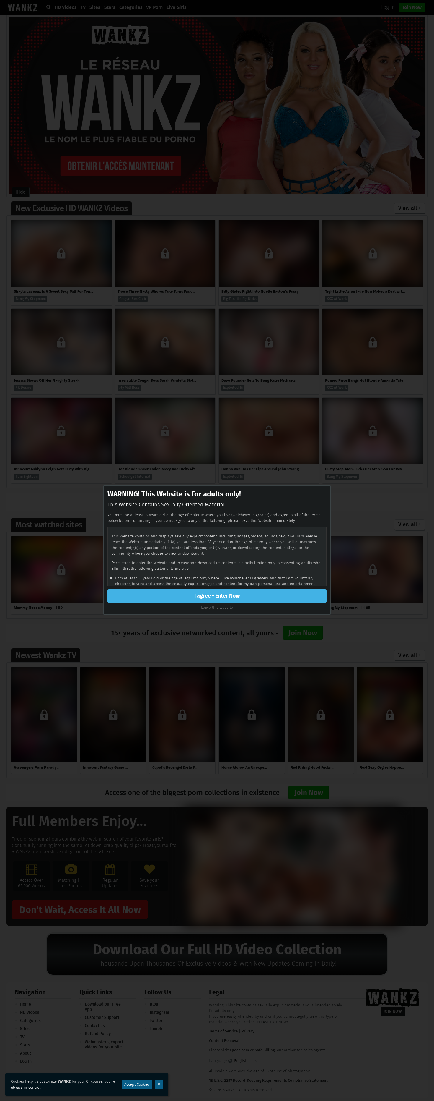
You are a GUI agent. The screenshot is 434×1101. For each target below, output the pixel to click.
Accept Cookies (137, 1084)
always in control (25, 1087)
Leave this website (217, 607)
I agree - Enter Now (217, 596)
